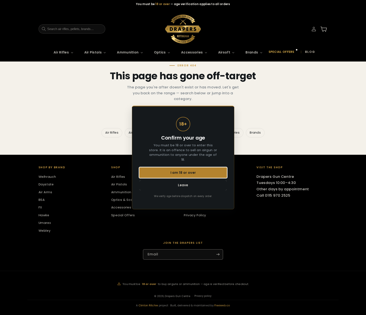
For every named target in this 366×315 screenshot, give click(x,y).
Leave (183, 185)
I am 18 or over (183, 172)
